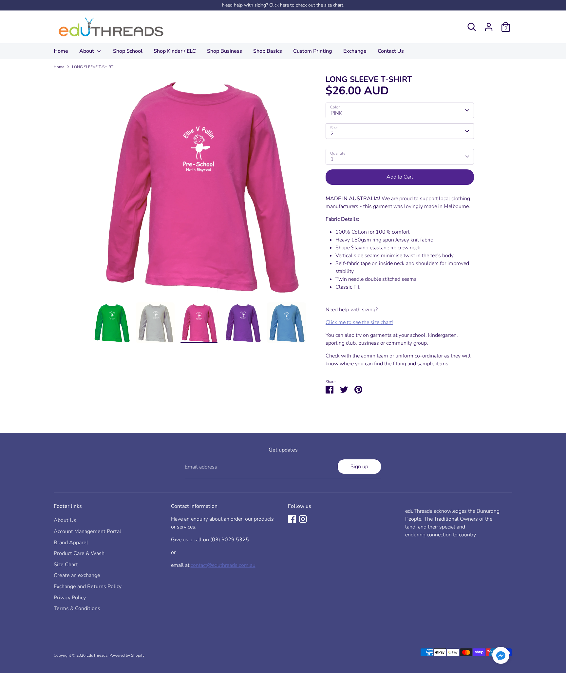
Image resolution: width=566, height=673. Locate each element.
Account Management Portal (87, 531)
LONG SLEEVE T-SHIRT (92, 66)
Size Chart (66, 564)
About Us (65, 520)
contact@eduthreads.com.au (223, 565)
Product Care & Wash (79, 553)
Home (61, 51)
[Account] (488, 26)
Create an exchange (77, 575)
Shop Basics (267, 51)
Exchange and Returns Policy (88, 586)
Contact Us (391, 51)
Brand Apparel (71, 542)
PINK (336, 113)
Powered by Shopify (126, 655)
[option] (199, 188)
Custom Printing (312, 51)
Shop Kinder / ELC (175, 51)
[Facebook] (292, 519)
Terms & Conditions (77, 608)
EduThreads (96, 655)
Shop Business (224, 51)
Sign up (359, 466)
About (87, 51)
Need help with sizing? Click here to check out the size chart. (283, 5)
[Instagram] (303, 519)
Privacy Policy (70, 597)
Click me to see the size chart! (359, 322)
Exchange (355, 51)
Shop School (127, 51)
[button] (500, 656)
